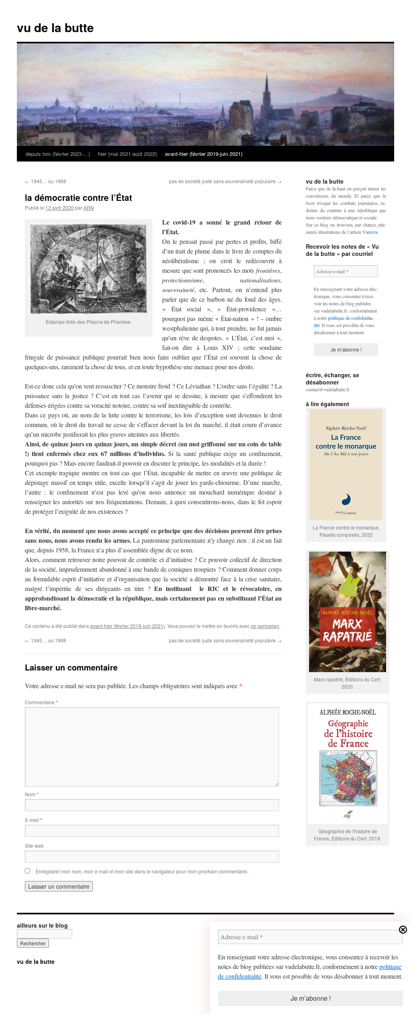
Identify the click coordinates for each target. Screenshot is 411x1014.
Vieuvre (370, 232)
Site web (34, 845)
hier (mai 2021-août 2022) (127, 153)
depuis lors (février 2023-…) (58, 153)
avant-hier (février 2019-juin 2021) (203, 153)
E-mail (33, 819)
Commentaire (41, 702)
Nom (32, 794)
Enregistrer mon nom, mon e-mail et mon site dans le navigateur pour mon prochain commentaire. (142, 871)
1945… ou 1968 (45, 181)
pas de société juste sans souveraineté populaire (225, 181)
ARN (88, 207)
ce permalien (265, 625)
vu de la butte (55, 27)
